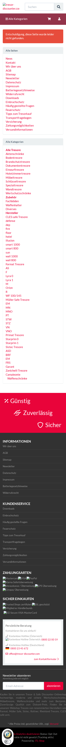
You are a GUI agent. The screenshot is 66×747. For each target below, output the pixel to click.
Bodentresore (14, 157)
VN (8, 327)
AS (7, 268)
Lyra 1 (9, 280)
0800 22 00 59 (49, 639)
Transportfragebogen (18, 117)
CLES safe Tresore (17, 217)
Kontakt (11, 62)
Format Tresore (15, 264)
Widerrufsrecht (15, 94)
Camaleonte (13, 374)
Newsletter (12, 78)
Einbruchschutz (15, 102)
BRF (8, 354)
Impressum (12, 86)
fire (8, 228)
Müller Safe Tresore (18, 299)
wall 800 (11, 260)
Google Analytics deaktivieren (24, 733)
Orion (9, 287)
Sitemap (11, 74)
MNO (9, 311)
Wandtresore (14, 189)
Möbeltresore (14, 177)
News (9, 58)
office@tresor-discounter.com (24, 653)
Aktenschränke (15, 153)
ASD (8, 350)
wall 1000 (12, 256)
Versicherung (14, 121)
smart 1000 (13, 244)
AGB (8, 70)
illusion (10, 240)
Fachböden (12, 201)
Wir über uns (13, 66)
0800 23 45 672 (19, 648)
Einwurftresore (15, 169)
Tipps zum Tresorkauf (19, 113)
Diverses (11, 209)
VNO (9, 331)
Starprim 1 (12, 343)
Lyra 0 (9, 276)
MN (8, 307)
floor (8, 232)
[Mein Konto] (59, 18)
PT (7, 315)
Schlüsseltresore (16, 181)
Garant (10, 366)
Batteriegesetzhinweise (20, 90)
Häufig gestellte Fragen (20, 105)
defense (10, 220)
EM (8, 303)
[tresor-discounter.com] (11, 7)
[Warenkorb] (49, 18)
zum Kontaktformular (45, 659)
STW (9, 319)
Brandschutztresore (18, 161)
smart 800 (12, 248)
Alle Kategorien (17, 18)
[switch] (7, 742)
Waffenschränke (17, 378)
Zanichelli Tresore (16, 370)
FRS (8, 362)
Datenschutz (13, 82)
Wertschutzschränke (18, 193)
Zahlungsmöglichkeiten (20, 125)
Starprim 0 (12, 339)
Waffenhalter (14, 205)
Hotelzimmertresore (18, 173)
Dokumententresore (18, 165)
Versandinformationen (19, 129)
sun (8, 252)
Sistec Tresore (14, 347)
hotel (9, 236)
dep (8, 224)
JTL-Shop (39, 740)
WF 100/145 (13, 295)
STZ (8, 323)
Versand (54, 723)
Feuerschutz (13, 109)
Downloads (12, 98)
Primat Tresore (15, 335)
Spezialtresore (14, 185)
